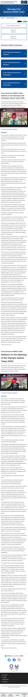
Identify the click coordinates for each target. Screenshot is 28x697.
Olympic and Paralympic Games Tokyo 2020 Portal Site (9, 2)
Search (22, 2)
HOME (2, 17)
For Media (5, 674)
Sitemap (4, 677)
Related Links (6, 679)
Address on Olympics (13, 30)
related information (10, 695)
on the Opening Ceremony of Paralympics (12, 74)
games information (3, 695)
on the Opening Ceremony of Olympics (12, 53)
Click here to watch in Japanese (9, 129)
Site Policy (5, 681)
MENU (25, 2)
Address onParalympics (13, 37)
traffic (17, 695)
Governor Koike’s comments (13, 25)
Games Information (11, 17)
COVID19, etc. (24, 695)
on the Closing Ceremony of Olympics (11, 63)
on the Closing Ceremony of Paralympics (11, 84)
